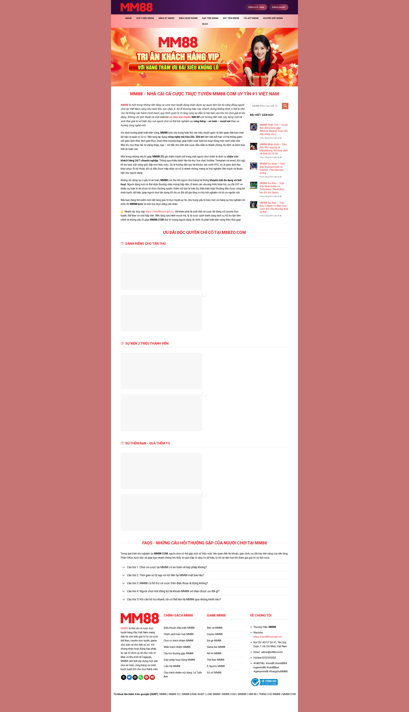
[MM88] (137, 7)
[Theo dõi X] (123, 677)
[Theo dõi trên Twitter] (129, 677)
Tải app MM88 (251, 18)
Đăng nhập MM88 (188, 18)
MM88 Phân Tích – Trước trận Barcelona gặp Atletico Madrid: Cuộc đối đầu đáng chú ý (274, 129)
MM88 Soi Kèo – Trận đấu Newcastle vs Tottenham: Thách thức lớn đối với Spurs (272, 188)
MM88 (128, 18)
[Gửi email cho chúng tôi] (135, 677)
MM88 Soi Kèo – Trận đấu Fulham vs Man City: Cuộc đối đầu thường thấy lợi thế (274, 207)
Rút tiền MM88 (231, 18)
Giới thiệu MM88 (145, 18)
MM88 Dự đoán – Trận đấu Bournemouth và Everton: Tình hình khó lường (272, 168)
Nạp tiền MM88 (210, 18)
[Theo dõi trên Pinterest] (146, 677)
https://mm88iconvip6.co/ (160, 211)
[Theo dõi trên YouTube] (152, 677)
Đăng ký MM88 (166, 18)
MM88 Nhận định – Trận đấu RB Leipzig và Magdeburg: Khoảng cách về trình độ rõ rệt (274, 149)
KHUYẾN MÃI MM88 (273, 18)
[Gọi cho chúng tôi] (140, 677)
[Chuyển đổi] (124, 567)
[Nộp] (285, 106)
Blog (205, 24)
